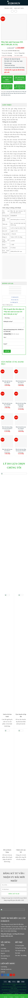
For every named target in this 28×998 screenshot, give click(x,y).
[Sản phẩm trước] (12, 11)
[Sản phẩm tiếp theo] (15, 11)
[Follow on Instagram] (5, 975)
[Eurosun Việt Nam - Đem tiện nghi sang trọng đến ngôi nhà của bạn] (14, 3)
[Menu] (2, 3)
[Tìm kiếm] (26, 2)
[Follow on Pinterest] (11, 975)
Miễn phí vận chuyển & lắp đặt (12, 59)
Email (5, 344)
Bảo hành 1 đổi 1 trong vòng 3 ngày (13, 61)
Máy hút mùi (19, 8)
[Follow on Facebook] (2, 975)
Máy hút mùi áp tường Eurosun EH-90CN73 (7, 427)
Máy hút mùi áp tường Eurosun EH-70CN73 (21, 450)
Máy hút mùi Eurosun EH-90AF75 (7, 450)
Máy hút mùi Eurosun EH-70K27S (7, 381)
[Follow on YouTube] (14, 975)
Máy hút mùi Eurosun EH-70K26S (21, 427)
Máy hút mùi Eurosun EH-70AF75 (21, 381)
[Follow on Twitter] (8, 975)
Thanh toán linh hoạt (9, 65)
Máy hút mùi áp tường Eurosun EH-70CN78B (21, 405)
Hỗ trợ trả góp (7, 63)
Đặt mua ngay (19, 77)
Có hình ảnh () (14, 297)
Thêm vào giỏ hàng (7, 78)
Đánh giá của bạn (8, 321)
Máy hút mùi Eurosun (8, 93)
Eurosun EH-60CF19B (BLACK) (14, 91)
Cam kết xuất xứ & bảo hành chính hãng (14, 67)
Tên (5, 337)
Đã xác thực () (14, 299)
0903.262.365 (9, 936)
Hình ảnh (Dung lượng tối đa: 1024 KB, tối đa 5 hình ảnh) (13, 330)
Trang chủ (8, 8)
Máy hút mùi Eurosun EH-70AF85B (7, 404)
